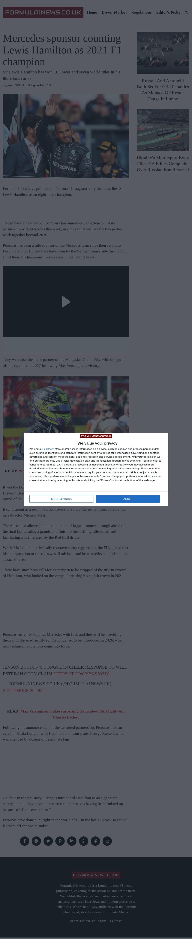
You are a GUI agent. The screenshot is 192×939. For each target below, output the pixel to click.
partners (49, 449)
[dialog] (96, 469)
